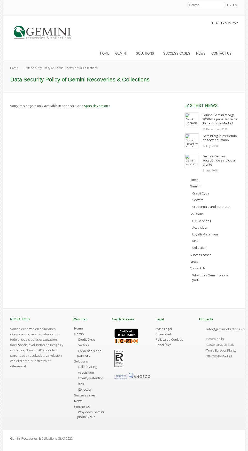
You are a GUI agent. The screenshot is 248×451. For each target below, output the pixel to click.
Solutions (145, 53)
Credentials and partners (89, 353)
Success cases (176, 53)
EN (235, 5)
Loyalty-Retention (91, 378)
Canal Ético (163, 345)
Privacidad (163, 334)
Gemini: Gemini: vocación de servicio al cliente (219, 160)
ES (229, 5)
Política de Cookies (169, 339)
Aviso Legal (163, 329)
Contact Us (221, 53)
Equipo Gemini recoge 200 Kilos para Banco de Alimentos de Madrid (220, 119)
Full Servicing (87, 366)
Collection (85, 389)
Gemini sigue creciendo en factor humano (219, 138)
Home (104, 53)
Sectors (83, 345)
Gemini (121, 53)
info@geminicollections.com (226, 329)
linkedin (179, 5)
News (201, 53)
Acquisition (86, 372)
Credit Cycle (86, 339)
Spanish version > (97, 106)
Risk (81, 384)
